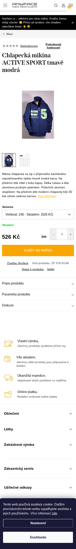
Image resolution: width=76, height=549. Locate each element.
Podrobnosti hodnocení (53, 46)
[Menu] (5, 5)
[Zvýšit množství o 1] (70, 234)
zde (54, 513)
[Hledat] (56, 5)
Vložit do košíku (38, 250)
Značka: (17, 263)
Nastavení (38, 523)
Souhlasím (38, 537)
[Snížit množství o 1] (53, 234)
